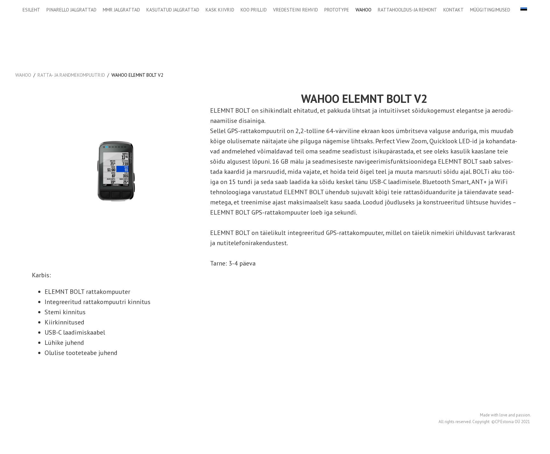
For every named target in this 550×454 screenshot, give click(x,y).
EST (524, 10)
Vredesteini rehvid (295, 10)
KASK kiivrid (220, 10)
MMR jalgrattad (121, 10)
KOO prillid (254, 10)
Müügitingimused (490, 10)
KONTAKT (453, 10)
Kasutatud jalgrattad (172, 10)
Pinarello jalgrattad (71, 10)
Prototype (336, 10)
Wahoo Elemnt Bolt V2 (137, 75)
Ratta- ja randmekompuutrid (71, 75)
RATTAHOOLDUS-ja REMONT (407, 10)
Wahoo (363, 10)
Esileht (31, 10)
